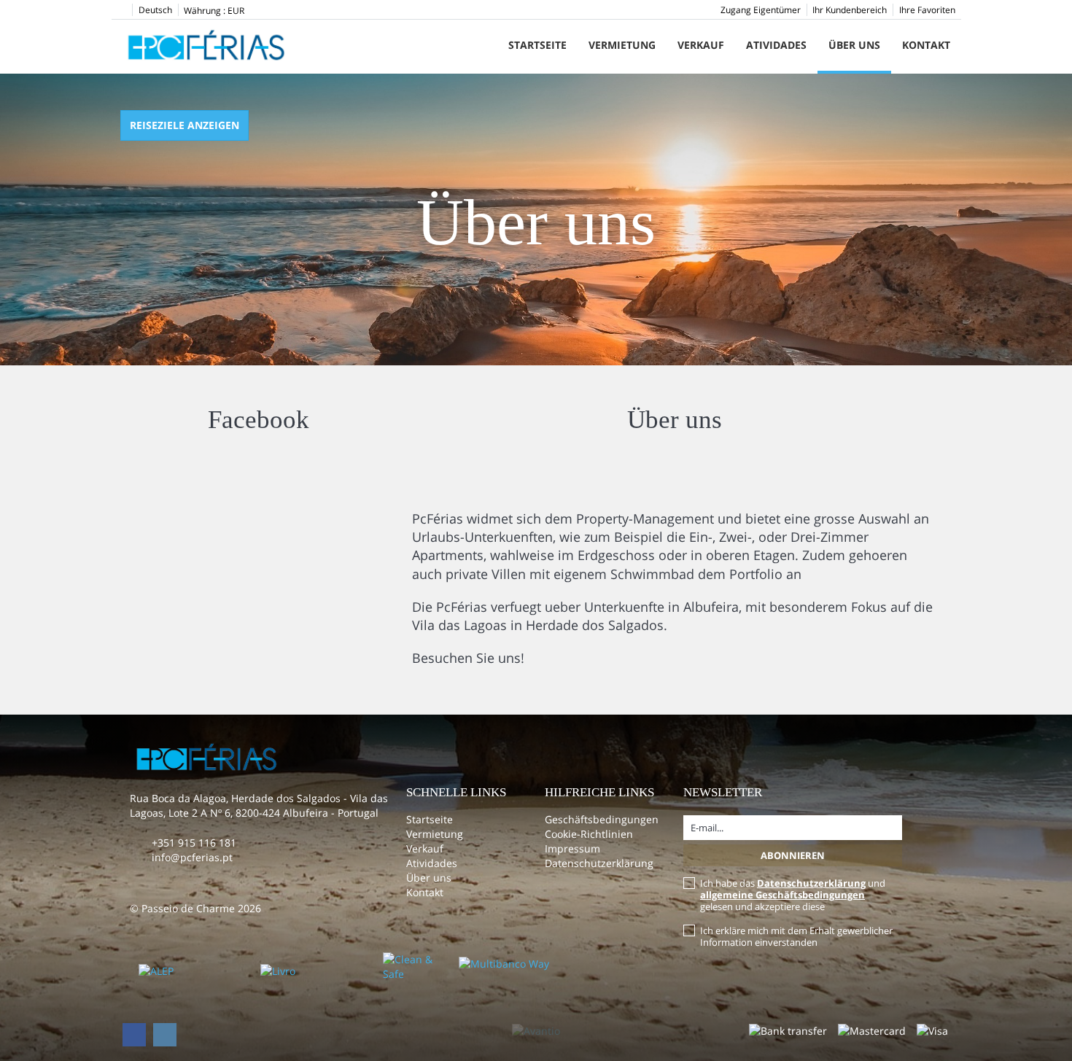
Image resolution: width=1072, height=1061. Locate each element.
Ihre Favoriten (927, 10)
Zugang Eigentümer (761, 10)
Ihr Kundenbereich (849, 10)
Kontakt (926, 45)
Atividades (776, 45)
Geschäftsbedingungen (602, 819)
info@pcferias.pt (192, 857)
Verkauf (700, 45)
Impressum (572, 848)
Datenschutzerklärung (599, 863)
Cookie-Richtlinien (589, 834)
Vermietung (622, 45)
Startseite (537, 45)
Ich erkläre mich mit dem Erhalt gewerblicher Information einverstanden (796, 936)
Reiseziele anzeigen (184, 125)
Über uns (854, 45)
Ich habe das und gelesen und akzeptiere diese (792, 894)
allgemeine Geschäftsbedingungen (782, 894)
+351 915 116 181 (194, 843)
